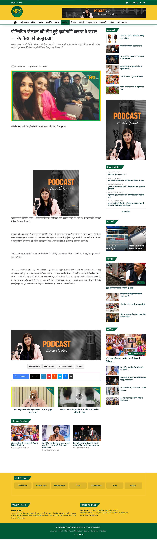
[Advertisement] (56, 56)
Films (80, 366)
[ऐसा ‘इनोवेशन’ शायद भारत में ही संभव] (112, 49)
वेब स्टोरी (103, 22)
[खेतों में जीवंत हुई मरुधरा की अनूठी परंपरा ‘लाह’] (112, 90)
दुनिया (33, 22)
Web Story (103, 531)
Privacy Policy (63, 531)
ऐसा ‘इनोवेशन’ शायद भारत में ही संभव (131, 46)
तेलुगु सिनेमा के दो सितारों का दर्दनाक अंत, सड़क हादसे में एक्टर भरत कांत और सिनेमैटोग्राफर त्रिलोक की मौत (55, 445)
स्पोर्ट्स (81, 22)
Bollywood (35, 366)
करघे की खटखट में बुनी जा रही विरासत (131, 77)
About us (53, 531)
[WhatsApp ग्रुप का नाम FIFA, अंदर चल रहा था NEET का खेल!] (112, 59)
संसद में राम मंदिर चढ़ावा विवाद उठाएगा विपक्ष (132, 304)
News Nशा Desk (20, 67)
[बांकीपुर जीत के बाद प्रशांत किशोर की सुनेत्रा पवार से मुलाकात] (112, 69)
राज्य (40, 22)
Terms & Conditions (75, 531)
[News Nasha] (17, 11)
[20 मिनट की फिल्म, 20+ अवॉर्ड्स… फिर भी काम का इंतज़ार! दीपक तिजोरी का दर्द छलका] (112, 391)
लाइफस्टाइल (91, 22)
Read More (21, 518)
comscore (49, 366)
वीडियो (111, 22)
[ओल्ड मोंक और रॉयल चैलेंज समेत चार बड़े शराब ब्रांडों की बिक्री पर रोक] (112, 39)
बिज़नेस (73, 22)
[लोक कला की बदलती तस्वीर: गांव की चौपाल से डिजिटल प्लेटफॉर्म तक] (25, 433)
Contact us (94, 531)
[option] (126, 238)
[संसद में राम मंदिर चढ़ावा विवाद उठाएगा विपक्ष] (112, 307)
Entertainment (66, 366)
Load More (126, 211)
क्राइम (57, 22)
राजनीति (49, 22)
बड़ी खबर (24, 22)
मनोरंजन (65, 22)
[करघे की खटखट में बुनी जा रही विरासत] (112, 79)
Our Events (122, 22)
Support (86, 531)
